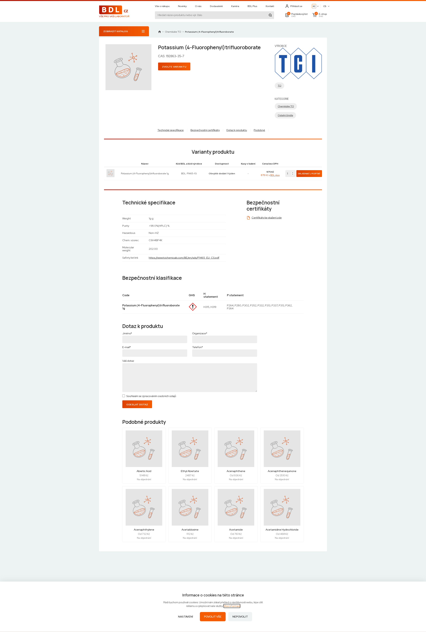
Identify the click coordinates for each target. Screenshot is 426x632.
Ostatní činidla (285, 115)
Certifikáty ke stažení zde (267, 217)
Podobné (259, 130)
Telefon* (197, 347)
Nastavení (185, 616)
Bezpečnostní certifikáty (205, 130)
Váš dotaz (128, 361)
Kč (314, 6)
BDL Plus (252, 6)
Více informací (232, 606)
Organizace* (199, 333)
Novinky (182, 6)
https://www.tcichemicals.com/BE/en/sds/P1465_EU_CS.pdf (184, 257)
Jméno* (127, 333)
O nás (198, 6)
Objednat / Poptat (309, 173)
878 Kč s (270, 175)
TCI (279, 85)
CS (324, 6)
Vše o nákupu (162, 6)
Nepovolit (240, 616)
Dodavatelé (216, 6)
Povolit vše (212, 616)
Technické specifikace (170, 130)
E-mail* (126, 347)
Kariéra (235, 6)
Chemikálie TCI (173, 31)
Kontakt (270, 6)
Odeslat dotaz (137, 404)
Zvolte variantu (174, 66)
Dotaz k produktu (236, 130)
